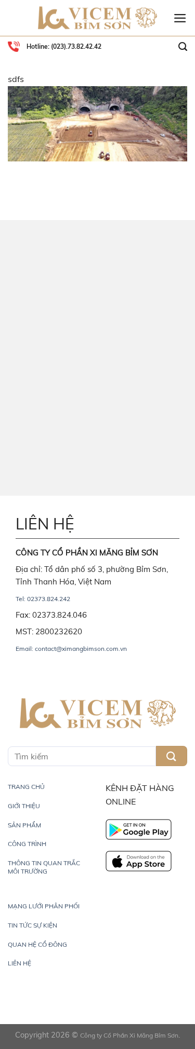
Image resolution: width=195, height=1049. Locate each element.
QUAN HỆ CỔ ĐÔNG (37, 944)
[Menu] (180, 18)
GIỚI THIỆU (24, 806)
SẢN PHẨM (24, 825)
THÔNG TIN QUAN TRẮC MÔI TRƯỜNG (44, 867)
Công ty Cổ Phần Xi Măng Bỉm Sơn (129, 1035)
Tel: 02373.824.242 (43, 599)
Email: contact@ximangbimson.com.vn (71, 648)
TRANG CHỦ (26, 787)
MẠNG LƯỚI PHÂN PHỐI (44, 906)
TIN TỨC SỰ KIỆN (32, 925)
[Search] (182, 46)
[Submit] (171, 756)
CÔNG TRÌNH (27, 844)
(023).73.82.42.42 (75, 46)
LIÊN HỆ (19, 963)
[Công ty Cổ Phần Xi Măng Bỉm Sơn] (97, 18)
